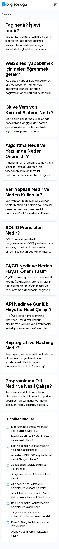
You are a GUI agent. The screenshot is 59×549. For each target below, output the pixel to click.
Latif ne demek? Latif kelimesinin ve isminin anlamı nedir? (30, 447)
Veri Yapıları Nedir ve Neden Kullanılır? (27, 192)
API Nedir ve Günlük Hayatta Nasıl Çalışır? (28, 306)
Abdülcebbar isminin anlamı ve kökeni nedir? (29, 466)
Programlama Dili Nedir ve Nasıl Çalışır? (28, 383)
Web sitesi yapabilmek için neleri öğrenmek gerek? (29, 68)
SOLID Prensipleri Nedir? (24, 230)
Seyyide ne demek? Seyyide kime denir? (31, 476)
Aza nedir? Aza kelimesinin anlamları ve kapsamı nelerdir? (28, 485)
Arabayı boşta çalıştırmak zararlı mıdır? (29, 533)
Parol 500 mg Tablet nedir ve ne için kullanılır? (30, 524)
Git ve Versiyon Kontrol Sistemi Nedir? (29, 109)
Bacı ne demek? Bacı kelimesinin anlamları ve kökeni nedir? (30, 505)
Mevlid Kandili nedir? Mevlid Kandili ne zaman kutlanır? (31, 438)
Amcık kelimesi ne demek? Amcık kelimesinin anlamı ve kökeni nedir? (31, 495)
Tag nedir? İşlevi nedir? (22, 27)
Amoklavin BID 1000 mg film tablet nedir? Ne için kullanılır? (31, 457)
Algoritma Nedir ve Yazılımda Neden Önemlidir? (25, 151)
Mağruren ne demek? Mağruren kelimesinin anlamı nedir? (29, 428)
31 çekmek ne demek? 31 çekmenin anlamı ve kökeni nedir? (30, 514)
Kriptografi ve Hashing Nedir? (29, 345)
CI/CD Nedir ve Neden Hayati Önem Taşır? (28, 268)
